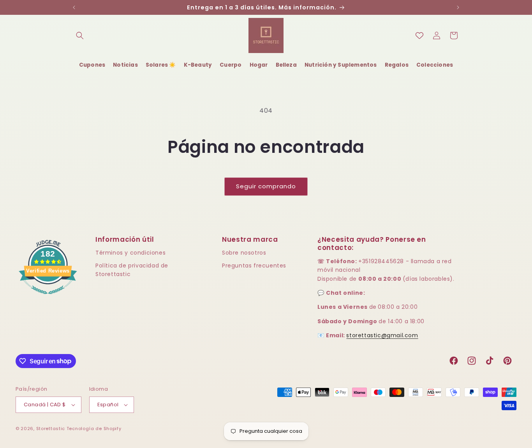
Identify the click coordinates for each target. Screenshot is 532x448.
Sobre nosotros (244, 253)
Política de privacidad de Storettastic (131, 270)
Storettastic (51, 428)
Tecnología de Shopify (94, 428)
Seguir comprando (266, 186)
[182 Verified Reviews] (48, 298)
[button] (79, 35)
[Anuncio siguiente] (458, 7)
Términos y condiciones (130, 253)
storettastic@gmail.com (382, 335)
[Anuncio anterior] (74, 7)
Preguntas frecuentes (254, 265)
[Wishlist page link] (419, 35)
